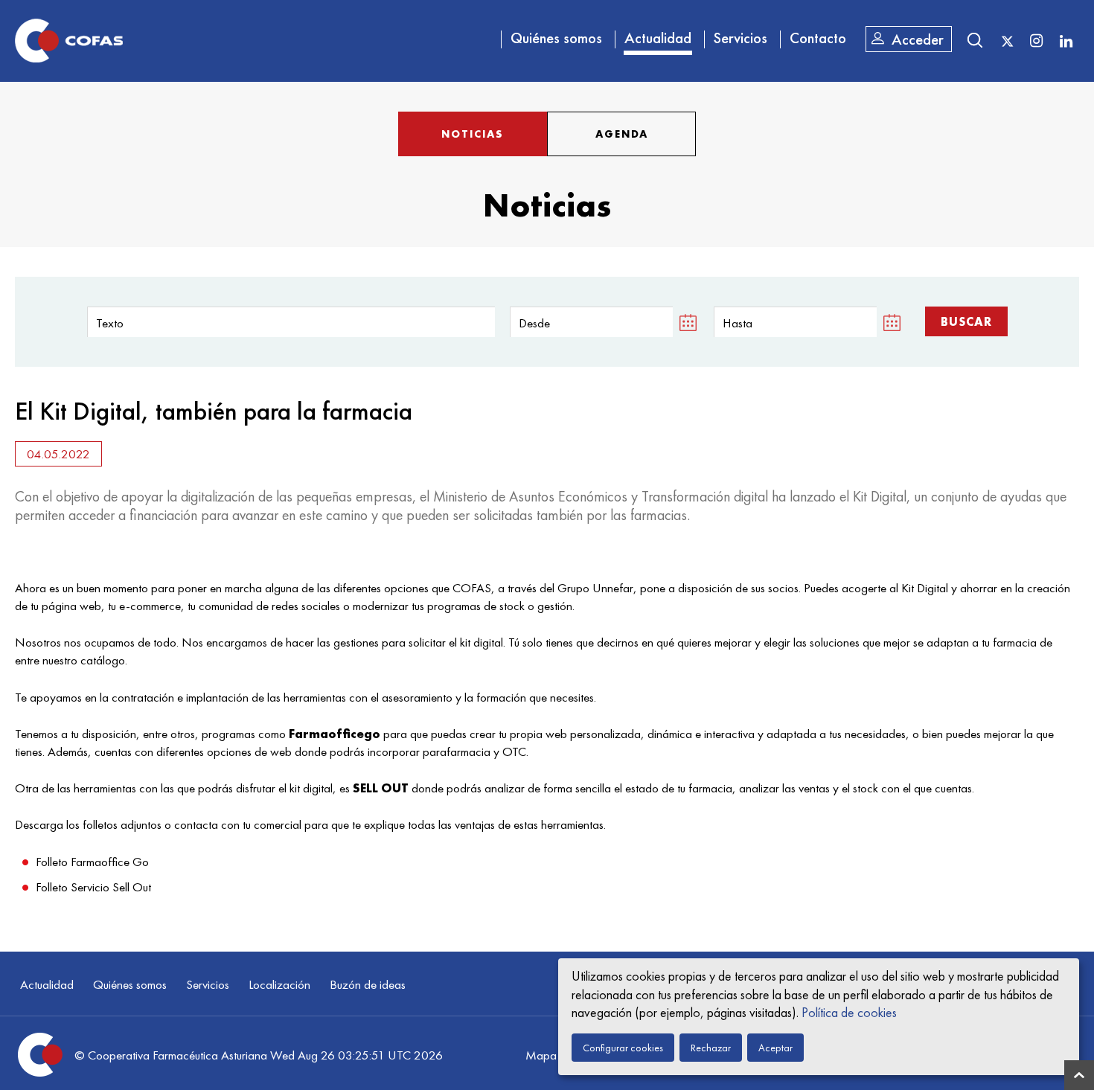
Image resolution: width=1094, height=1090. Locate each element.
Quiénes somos (556, 38)
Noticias (472, 134)
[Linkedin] (1066, 40)
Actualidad (657, 38)
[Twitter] (1007, 42)
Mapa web (553, 1055)
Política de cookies (849, 1012)
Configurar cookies (623, 1047)
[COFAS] (69, 41)
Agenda (621, 134)
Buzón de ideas (368, 984)
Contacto (818, 38)
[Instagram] (1036, 40)
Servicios (740, 38)
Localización (279, 984)
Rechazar (711, 1047)
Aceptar (775, 1047)
